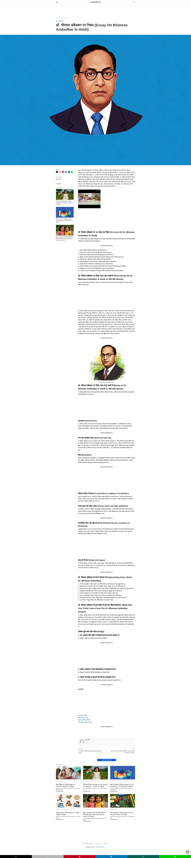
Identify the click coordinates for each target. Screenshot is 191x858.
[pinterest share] (63, 172)
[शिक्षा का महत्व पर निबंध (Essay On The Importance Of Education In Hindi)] (65, 212)
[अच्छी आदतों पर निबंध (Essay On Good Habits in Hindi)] (68, 801)
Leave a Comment (106, 760)
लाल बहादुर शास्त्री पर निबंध (85, 722)
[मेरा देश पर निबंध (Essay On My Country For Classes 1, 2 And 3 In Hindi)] (65, 194)
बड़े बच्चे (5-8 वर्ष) (60, 21)
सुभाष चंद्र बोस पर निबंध (84, 720)
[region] (94, 9)
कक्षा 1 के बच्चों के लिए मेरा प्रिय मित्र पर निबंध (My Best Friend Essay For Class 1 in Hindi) (64, 238)
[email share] (60, 172)
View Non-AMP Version (100, 847)
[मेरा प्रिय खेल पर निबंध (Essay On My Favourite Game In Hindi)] (122, 801)
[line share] (72, 172)
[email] (48, 856)
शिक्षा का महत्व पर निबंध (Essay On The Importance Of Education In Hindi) (64, 220)
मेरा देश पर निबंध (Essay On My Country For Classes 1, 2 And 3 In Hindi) (64, 203)
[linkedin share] (66, 172)
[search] (134, 2)
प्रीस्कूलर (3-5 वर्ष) (59, 809)
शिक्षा (71, 809)
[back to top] (188, 852)
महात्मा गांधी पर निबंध (83, 717)
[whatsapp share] (69, 172)
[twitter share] (57, 172)
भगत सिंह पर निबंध (82, 715)
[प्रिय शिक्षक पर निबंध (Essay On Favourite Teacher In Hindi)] (68, 772)
